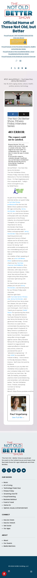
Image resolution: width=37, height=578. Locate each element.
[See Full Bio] (24, 417)
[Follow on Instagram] (18, 68)
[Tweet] (23, 114)
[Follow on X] (14, 68)
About (6, 540)
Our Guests (8, 543)
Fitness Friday (9, 491)
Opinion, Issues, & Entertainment (16, 508)
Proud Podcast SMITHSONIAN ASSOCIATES (18, 36)
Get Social (7, 526)
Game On (7, 505)
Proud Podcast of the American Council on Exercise (18, 57)
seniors (17, 86)
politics (11, 86)
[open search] (16, 60)
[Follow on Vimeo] (22, 68)
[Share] (12, 114)
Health (30, 84)
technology (24, 86)
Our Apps (7, 528)
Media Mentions (9, 546)
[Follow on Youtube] (25, 68)
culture (25, 84)
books (20, 84)
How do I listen (9, 520)
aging (15, 84)
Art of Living (8, 485)
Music (6, 482)
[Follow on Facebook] (11, 68)
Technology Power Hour (12, 488)
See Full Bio (17, 417)
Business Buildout (10, 499)
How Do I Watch (9, 523)
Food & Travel (9, 502)
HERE (12, 355)
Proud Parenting (10, 497)
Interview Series (18, 38)
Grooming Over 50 (10, 494)
